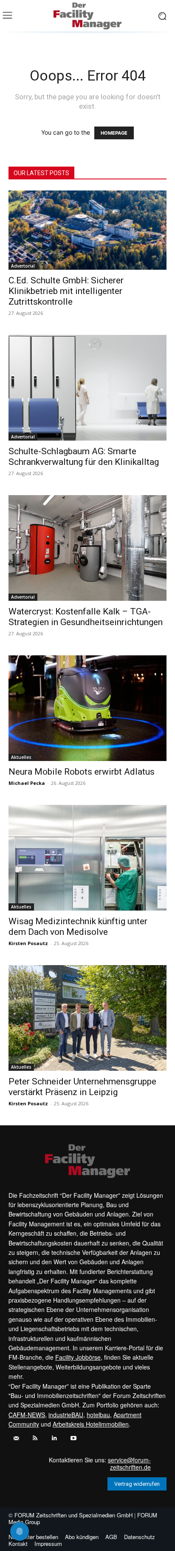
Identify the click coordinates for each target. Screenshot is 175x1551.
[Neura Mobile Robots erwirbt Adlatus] (87, 708)
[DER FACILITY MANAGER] (87, 16)
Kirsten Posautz (28, 943)
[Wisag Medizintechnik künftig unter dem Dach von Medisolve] (87, 858)
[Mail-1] (15, 1438)
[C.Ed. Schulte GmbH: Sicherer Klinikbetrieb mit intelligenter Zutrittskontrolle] (87, 230)
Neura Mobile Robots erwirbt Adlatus (81, 772)
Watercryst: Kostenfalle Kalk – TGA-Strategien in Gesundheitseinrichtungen (85, 616)
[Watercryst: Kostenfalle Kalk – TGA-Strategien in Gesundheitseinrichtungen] (87, 548)
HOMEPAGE (114, 133)
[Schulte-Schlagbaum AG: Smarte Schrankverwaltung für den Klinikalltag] (87, 388)
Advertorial (23, 266)
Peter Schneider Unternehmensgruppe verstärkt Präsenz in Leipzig (82, 1086)
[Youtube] (73, 1438)
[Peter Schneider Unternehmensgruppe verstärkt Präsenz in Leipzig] (87, 1018)
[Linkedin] (54, 1438)
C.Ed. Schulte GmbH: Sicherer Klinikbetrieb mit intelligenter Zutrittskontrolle (66, 291)
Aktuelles (21, 757)
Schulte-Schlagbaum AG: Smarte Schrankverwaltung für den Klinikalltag (83, 456)
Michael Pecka (26, 783)
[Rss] (35, 1438)
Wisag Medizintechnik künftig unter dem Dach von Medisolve (77, 926)
